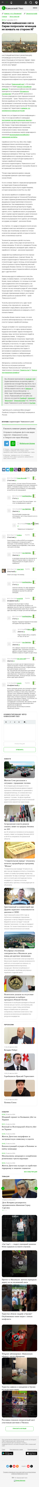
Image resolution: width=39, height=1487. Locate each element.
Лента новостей (14, 16)
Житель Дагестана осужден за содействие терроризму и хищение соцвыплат (19, 1166)
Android (28, 379)
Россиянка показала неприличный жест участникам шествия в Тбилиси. (18, 1421)
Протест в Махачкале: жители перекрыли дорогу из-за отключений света (19, 1280)
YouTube (32, 403)
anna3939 (20, 598)
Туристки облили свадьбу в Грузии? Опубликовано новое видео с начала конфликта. (17, 1316)
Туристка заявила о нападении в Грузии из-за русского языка (18, 1388)
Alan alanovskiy (21, 659)
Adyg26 (19, 683)
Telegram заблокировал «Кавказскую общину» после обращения (17, 1355)
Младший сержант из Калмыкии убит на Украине (19, 1118)
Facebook (23, 398)
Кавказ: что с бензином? (13, 13)
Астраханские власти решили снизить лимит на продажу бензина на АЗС (19, 826)
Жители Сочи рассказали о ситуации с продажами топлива (17, 781)
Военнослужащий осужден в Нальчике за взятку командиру (19, 1147)
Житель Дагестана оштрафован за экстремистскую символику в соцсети (18, 1137)
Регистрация (20, 744)
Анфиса (19, 535)
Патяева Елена (10, 1102)
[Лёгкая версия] (11, 3)
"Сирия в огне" (25, 370)
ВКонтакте (9, 400)
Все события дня (30, 1172)
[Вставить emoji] (24, 722)
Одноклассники (19, 400)
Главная (4, 16)
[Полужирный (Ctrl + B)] (6, 722)
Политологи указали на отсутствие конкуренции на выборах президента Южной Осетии (18, 997)
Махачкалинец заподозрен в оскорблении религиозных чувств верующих (19, 1157)
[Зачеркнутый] (19, 722)
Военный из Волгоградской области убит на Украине (19, 1128)
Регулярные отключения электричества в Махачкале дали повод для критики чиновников (18, 953)
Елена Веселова (21, 478)
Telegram (28, 388)
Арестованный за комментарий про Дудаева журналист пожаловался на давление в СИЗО (19, 909)
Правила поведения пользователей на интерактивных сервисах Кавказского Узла (19, 1473)
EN (7, 2)
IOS (34, 379)
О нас (3, 1449)
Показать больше (19, 1428)
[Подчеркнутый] (14, 722)
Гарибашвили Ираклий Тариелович (19, 1076)
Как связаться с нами (16, 1449)
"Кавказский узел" (18, 84)
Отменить (20, 749)
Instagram (31, 398)
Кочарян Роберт (10, 1050)
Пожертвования (32, 1449)
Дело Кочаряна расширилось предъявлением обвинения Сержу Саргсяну (16, 1205)
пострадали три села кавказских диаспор (17, 120)
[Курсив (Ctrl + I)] (10, 722)
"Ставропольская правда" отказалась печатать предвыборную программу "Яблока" (19, 863)
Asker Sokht (20, 569)
